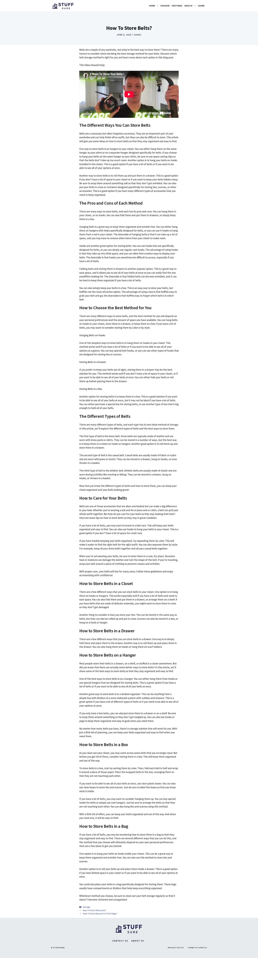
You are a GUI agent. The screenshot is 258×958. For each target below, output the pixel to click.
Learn (201, 5)
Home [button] (152, 5)
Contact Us (120, 940)
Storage (86, 907)
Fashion (165, 5)
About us (137, 940)
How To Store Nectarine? (94, 910)
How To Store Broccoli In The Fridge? (100, 913)
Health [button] (188, 5)
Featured (177, 5)
